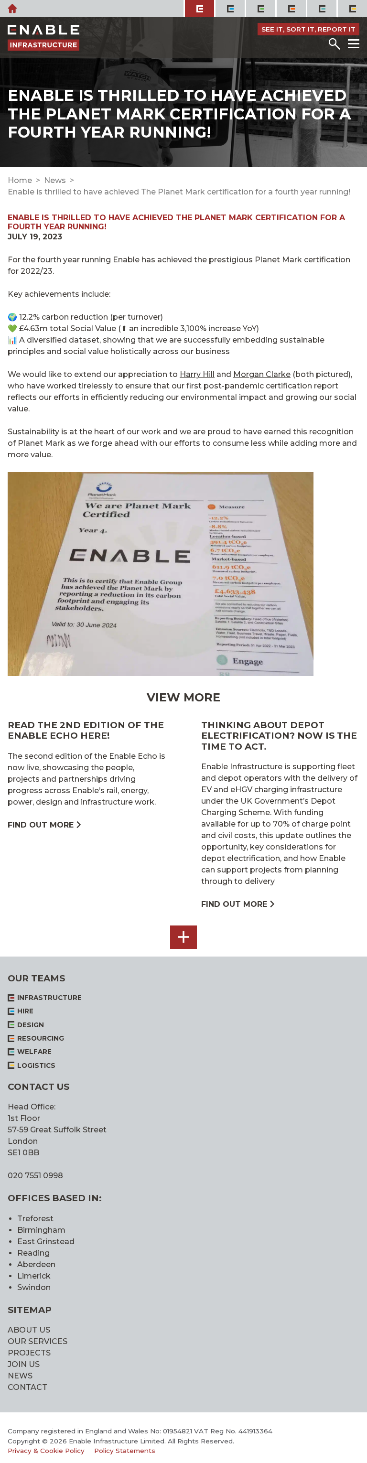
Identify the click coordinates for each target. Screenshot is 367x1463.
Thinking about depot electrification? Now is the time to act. (279, 736)
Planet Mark (278, 259)
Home (20, 180)
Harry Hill (197, 374)
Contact (27, 1387)
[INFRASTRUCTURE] (199, 8)
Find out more (41, 824)
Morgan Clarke (262, 374)
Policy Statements (124, 1450)
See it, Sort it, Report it (308, 29)
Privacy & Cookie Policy (46, 1450)
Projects (29, 1352)
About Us (29, 1329)
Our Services (37, 1341)
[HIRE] (229, 8)
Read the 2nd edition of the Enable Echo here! (86, 730)
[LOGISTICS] (351, 8)
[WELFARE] (321, 8)
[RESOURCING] (290, 8)
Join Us (24, 1364)
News (55, 180)
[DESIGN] (260, 8)
